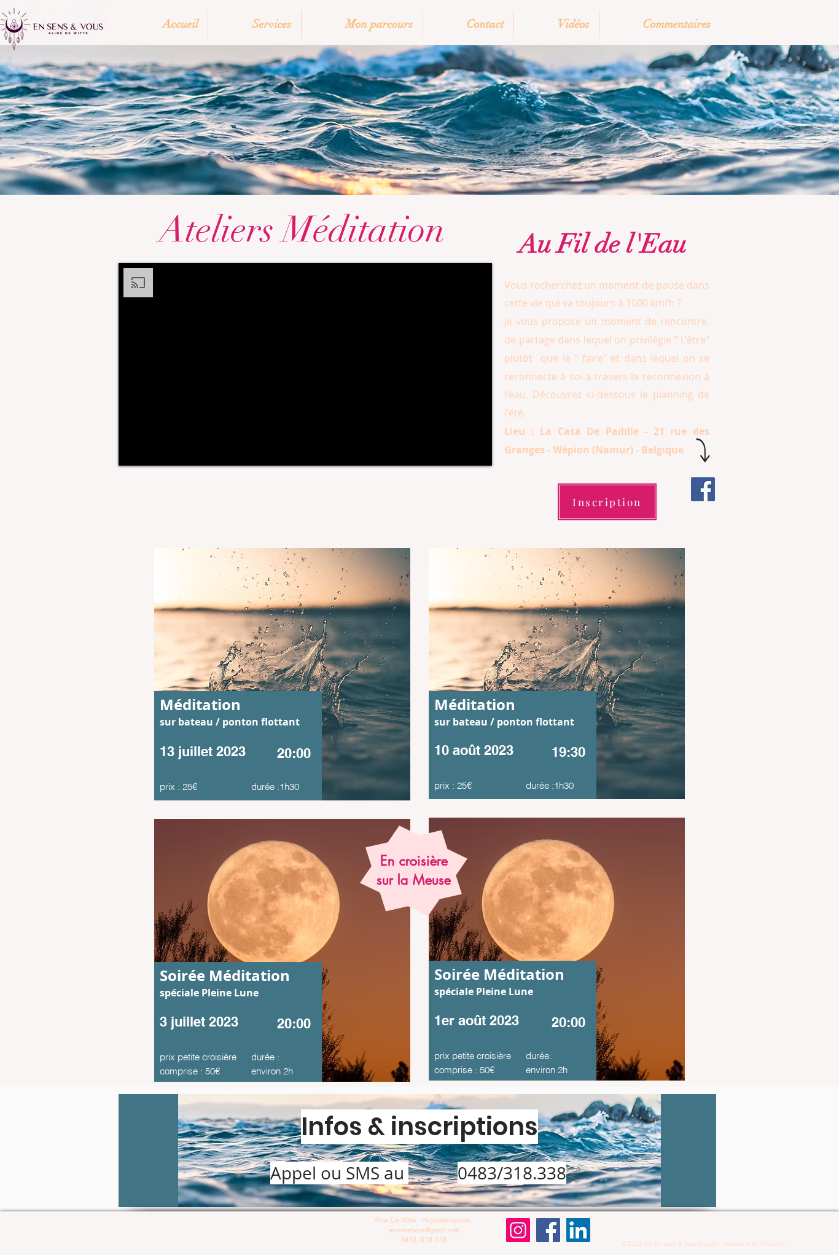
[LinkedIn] (578, 1230)
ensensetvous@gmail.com (424, 1230)
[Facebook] (703, 489)
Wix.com (772, 1243)
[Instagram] (518, 1230)
